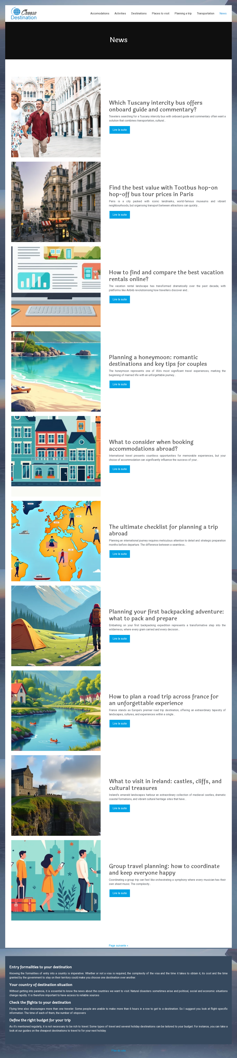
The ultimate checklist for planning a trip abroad (163, 530)
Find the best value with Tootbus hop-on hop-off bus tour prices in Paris (163, 191)
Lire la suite (120, 129)
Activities (120, 13)
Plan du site (118, 1050)
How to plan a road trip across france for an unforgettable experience (163, 699)
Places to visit (160, 13)
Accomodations (99, 13)
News (223, 13)
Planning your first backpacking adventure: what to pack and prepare (166, 615)
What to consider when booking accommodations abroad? (151, 445)
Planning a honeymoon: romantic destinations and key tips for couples (158, 360)
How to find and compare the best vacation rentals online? (166, 275)
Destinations (139, 13)
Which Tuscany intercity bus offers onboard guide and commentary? (155, 106)
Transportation (205, 13)
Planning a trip (183, 13)
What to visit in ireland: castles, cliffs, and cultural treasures (165, 784)
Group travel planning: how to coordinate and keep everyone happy (164, 869)
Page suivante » (118, 945)
